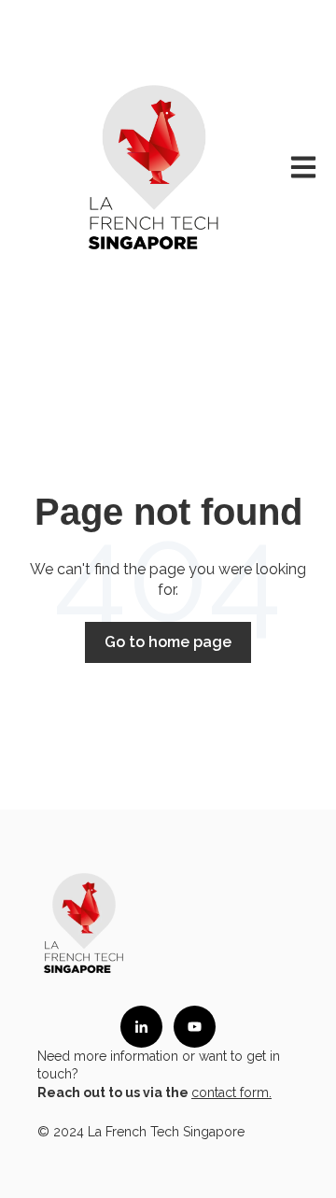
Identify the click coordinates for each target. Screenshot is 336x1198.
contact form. (231, 1092)
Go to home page (168, 642)
